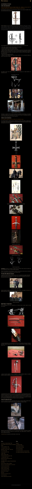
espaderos (28, 290)
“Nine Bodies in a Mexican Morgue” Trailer (6, 443)
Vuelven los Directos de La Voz (5, 467)
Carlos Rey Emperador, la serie (5, 469)
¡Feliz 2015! (2, 472)
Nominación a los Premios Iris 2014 (6, 473)
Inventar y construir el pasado (5, 468)
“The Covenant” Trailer (4, 450)
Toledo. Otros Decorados (19, 448)
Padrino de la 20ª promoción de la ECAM (6, 458)
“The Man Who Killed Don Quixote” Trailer (6, 455)
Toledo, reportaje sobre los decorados (6, 476)
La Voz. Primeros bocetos (19, 449)
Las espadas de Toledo (19, 444)
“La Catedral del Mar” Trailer (4, 457)
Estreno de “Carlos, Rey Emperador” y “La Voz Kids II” (8, 464)
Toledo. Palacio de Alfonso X (20, 445)
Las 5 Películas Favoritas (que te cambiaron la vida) (22, 452)
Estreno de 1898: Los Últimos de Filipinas (6, 463)
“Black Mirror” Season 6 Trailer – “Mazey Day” (7, 449)
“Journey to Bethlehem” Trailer (5, 446)
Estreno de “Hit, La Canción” (4, 471)
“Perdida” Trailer (3, 453)
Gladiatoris (17, 443)
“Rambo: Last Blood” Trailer (4, 454)
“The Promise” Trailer (4, 459)
